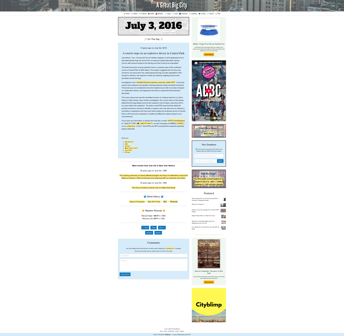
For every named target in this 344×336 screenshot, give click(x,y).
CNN (126, 144)
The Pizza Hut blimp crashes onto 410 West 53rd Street (153, 187)
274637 (180, 123)
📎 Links (175, 13)
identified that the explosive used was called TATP (156, 82)
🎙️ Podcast (142, 13)
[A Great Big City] (172, 5)
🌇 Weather (159, 13)
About (165, 331)
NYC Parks (209, 133)
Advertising (171, 331)
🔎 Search (210, 13)
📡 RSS (217, 13)
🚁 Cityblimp (193, 13)
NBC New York (129, 142)
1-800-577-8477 (146, 123)
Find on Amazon (209, 54)
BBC (165, 201)
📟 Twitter (151, 13)
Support (182, 331)
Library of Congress (137, 201)
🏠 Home (127, 13)
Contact (177, 331)
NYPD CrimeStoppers (176, 120)
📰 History (134, 13)
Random (158, 233)
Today (153, 227)
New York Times (154, 201)
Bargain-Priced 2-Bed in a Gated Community (203, 215)
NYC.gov (127, 146)
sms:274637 (128, 150)
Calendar (149, 233)
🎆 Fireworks (183, 13)
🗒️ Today (168, 13)
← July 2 (145, 227)
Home (161, 331)
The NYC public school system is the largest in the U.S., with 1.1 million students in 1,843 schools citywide (209, 181)
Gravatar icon (170, 248)
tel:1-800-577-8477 (132, 148)
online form (131, 126)
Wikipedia (174, 201)
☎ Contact (202, 13)
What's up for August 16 (198, 204)
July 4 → (161, 227)
